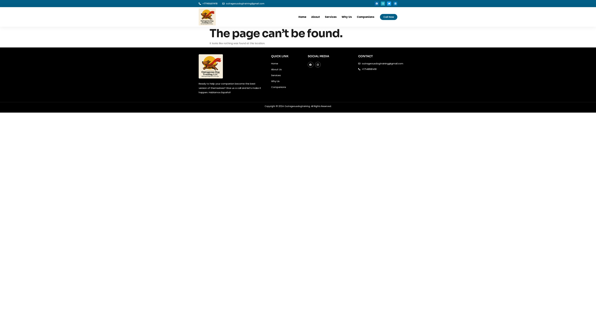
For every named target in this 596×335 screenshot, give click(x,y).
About (315, 17)
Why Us (347, 17)
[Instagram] (383, 4)
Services (331, 17)
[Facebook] (377, 4)
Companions (365, 17)
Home (302, 17)
